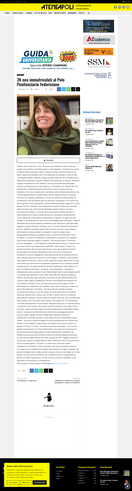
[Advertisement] (48, 34)
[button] (89, 13)
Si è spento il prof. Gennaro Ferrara (94, 131)
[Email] (73, 89)
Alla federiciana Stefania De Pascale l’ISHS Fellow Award (94, 121)
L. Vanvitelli (89, 139)
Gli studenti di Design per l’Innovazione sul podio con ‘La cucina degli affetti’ (95, 156)
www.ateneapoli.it (61, 363)
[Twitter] (123, 7)
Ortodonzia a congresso (27, 381)
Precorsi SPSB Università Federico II (93, 167)
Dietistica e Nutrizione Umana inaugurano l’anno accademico (67, 382)
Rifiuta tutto (26, 482)
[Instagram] (119, 7)
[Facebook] (115, 7)
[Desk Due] (48, 397)
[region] (27, 475)
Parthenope (89, 128)
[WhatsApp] (68, 89)
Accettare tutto (40, 482)
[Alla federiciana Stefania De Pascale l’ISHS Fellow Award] (109, 121)
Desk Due (48, 406)
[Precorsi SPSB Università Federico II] (109, 167)
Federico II (20, 75)
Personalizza (13, 482)
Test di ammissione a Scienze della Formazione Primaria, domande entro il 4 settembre (94, 143)
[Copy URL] (78, 89)
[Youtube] (128, 7)
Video (87, 164)
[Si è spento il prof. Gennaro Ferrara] (109, 131)
